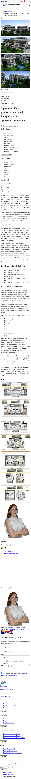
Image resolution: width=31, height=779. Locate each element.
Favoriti (21, 1)
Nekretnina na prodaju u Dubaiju (12, 736)
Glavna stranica (8, 11)
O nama (5, 721)
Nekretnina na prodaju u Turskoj (11, 734)
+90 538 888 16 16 (9, 551)
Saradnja (5, 719)
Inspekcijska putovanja (9, 749)
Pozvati (12, 558)
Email (4, 558)
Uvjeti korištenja (7, 772)
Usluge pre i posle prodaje (10, 751)
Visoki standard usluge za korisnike (12, 753)
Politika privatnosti (12, 675)
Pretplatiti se (3, 769)
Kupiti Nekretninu (8, 703)
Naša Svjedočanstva (8, 723)
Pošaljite (5, 679)
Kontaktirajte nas (7, 708)
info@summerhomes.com (11, 553)
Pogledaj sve (3, 711)
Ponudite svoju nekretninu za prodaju (13, 705)
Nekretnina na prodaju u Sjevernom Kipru (14, 738)
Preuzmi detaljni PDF (6, 154)
